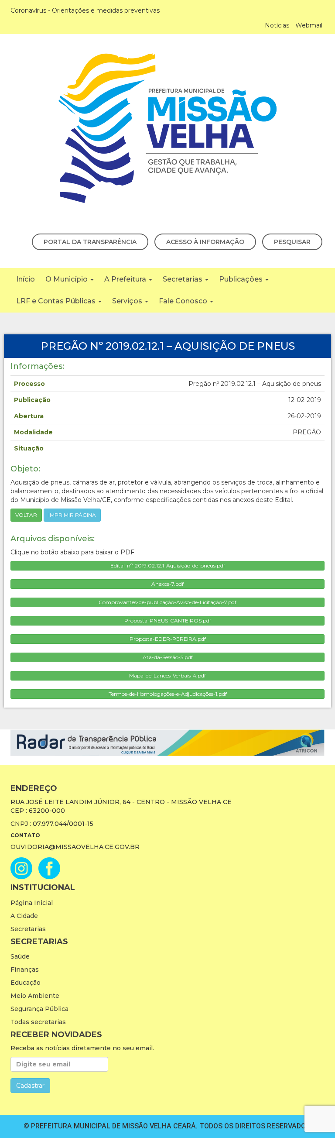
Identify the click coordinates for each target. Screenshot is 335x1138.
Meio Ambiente (34, 996)
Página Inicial (31, 903)
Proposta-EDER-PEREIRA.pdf (168, 639)
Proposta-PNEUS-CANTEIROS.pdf (167, 620)
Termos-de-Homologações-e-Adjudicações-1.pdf (168, 694)
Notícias (277, 25)
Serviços (128, 301)
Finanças (24, 969)
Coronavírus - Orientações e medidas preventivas (85, 10)
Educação (25, 983)
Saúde (20, 956)
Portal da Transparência (90, 242)
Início (25, 279)
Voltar (26, 515)
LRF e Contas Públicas (56, 301)
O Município (67, 279)
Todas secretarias (38, 1022)
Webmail (308, 25)
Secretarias (183, 279)
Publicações (241, 279)
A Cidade (24, 916)
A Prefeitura (126, 279)
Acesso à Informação (205, 242)
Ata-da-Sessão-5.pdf (168, 657)
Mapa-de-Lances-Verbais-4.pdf (167, 675)
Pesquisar (292, 242)
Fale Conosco (184, 301)
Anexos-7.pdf (167, 584)
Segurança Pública (39, 1009)
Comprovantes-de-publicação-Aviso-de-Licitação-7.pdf (167, 602)
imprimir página (72, 515)
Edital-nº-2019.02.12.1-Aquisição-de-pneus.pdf (167, 565)
